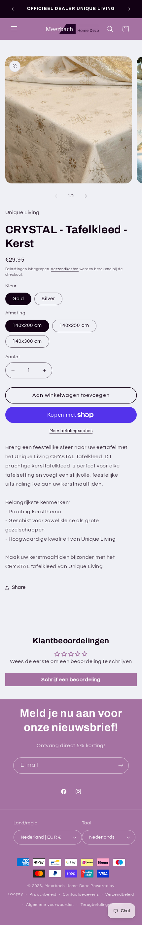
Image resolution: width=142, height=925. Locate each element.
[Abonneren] (120, 765)
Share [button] (19, 587)
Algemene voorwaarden (50, 905)
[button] (13, 29)
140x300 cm (27, 341)
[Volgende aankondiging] (129, 9)
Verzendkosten (65, 269)
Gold (18, 298)
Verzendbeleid (119, 894)
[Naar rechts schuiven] (86, 196)
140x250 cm (74, 325)
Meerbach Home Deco (67, 886)
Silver (48, 298)
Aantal (12, 357)
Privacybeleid (42, 894)
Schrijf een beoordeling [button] (71, 679)
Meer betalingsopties (71, 431)
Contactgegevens (81, 894)
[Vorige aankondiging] (12, 9)
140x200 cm (27, 325)
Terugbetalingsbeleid (102, 905)
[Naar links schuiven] (56, 196)
